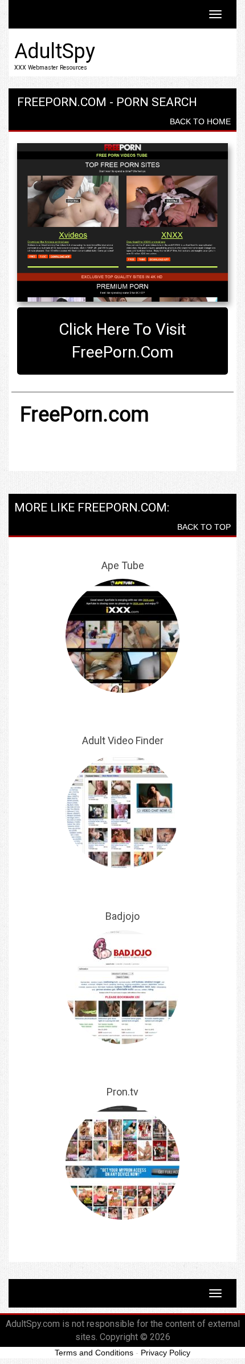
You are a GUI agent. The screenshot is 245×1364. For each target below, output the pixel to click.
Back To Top (204, 526)
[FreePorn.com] (122, 222)
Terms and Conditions (94, 1352)
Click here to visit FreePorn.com (122, 341)
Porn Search (156, 102)
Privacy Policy (165, 1352)
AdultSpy (54, 51)
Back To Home (200, 121)
